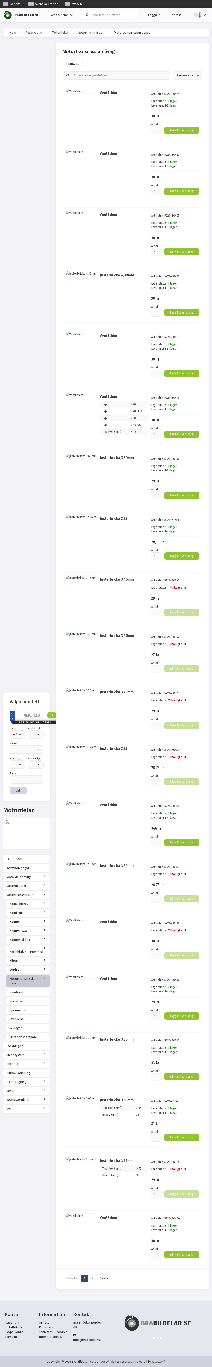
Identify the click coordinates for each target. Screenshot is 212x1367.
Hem (13, 32)
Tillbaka (16, 859)
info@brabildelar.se (87, 1340)
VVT (8, 1109)
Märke (13, 728)
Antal (154, 124)
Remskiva (16, 1001)
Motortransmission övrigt (23, 981)
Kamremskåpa (20, 940)
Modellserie (34, 728)
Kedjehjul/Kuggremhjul (26, 952)
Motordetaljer (16, 886)
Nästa (104, 1278)
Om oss (44, 1323)
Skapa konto (14, 1332)
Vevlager (16, 1028)
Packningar (14, 1046)
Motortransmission (91, 32)
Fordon (13, 773)
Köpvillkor (46, 1327)
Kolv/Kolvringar (17, 868)
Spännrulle (18, 1010)
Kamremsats (19, 930)
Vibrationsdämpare (23, 1037)
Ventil (10, 1091)
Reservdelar (59, 15)
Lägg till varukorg (182, 130)
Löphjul (15, 969)
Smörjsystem (15, 1055)
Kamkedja (17, 913)
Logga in (154, 15)
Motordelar (60, 32)
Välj (18, 790)
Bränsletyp (16, 758)
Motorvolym (34, 758)
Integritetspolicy (50, 1337)
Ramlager (16, 992)
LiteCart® (158, 1361)
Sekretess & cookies (53, 1332)
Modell (13, 743)
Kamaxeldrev (19, 904)
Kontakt (175, 15)
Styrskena (17, 1019)
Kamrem (16, 922)
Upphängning (16, 1082)
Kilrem (14, 961)
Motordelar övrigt (19, 877)
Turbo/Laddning (18, 1073)
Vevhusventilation (19, 1100)
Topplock (12, 1064)
